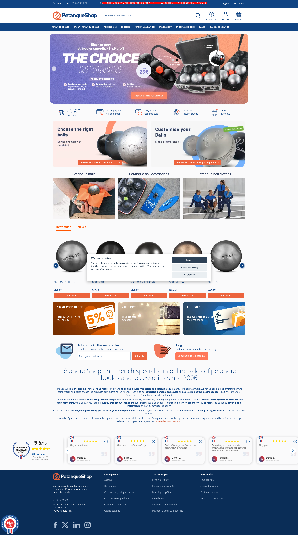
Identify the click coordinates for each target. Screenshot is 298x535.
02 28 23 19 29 (79, 3)
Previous (56, 265)
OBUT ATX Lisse (177, 282)
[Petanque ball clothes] (214, 218)
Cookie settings (112, 510)
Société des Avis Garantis (167, 421)
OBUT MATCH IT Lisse (65, 282)
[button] (239, 4)
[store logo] (75, 15)
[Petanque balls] (84, 217)
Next (242, 265)
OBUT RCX (213, 282)
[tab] (63, 226)
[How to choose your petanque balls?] (100, 166)
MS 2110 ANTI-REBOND (143, 282)
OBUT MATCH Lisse (102, 282)
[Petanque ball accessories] (149, 217)
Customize (189, 274)
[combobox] (151, 15)
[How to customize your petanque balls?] (198, 166)
